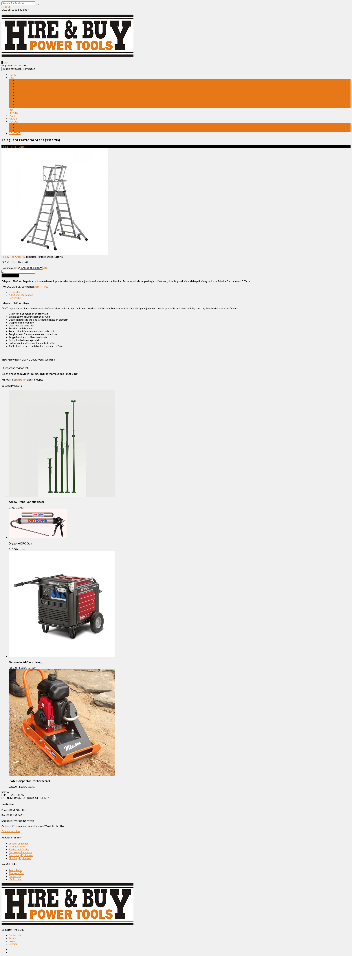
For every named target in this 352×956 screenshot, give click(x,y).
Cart (18, 124)
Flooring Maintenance (27, 92)
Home (4, 146)
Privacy (13, 940)
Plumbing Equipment (27, 101)
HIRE (11, 77)
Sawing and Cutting (26, 86)
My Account (15, 879)
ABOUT (13, 118)
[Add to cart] (62, 495)
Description (15, 291)
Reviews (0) (15, 297)
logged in (20, 379)
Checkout (21, 127)
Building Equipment (26, 80)
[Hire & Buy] (67, 55)
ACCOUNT (15, 121)
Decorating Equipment (28, 98)
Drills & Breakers (25, 83)
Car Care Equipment (27, 104)
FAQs (12, 115)
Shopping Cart (16, 873)
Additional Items (25, 106)
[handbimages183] (54, 253)
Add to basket (10, 275)
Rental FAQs (15, 870)
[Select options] (62, 656)
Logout (20, 130)
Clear (45, 267)
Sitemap (13, 943)
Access (19, 89)
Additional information (21, 294)
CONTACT (15, 133)
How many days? (11, 267)
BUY (11, 109)
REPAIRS (13, 112)
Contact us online (10, 831)
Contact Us (15, 876)
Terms (12, 938)
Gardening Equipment (27, 95)
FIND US (5, 6)
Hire (13, 146)
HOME (12, 74)
